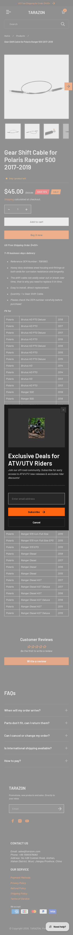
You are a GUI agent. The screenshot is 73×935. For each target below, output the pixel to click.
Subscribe (34, 511)
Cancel (36, 522)
